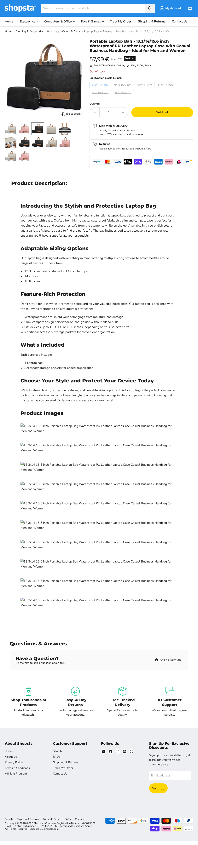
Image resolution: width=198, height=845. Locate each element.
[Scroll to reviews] (141, 55)
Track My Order (120, 21)
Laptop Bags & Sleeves (98, 31)
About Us (11, 757)
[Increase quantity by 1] (123, 112)
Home (9, 21)
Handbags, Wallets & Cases (64, 31)
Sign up (158, 788)
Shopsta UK (36, 829)
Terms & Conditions (17, 768)
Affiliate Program (16, 773)
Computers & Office (58, 21)
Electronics (28, 21)
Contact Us (179, 21)
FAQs (56, 757)
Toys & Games (91, 21)
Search (57, 751)
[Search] (150, 8)
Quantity (95, 103)
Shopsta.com (51, 829)
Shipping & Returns (151, 21)
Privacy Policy (14, 762)
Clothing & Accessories (30, 31)
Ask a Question (170, 660)
